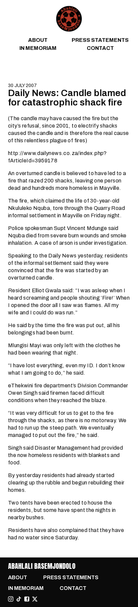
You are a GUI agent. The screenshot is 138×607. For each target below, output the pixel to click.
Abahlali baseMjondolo (41, 566)
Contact (100, 48)
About (38, 40)
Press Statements (100, 40)
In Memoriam (38, 48)
